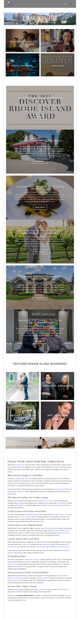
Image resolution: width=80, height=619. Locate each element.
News (45, 101)
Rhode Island (20, 465)
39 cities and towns (25, 517)
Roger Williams (26, 478)
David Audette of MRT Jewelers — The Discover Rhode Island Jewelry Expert (40, 321)
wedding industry (13, 564)
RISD (56, 528)
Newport (10, 491)
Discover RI (29, 101)
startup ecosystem (43, 578)
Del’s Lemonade (38, 547)
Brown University (46, 528)
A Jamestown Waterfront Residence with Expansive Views (40, 277)
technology (19, 578)
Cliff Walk (19, 592)
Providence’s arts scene (60, 514)
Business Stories (46, 146)
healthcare (11, 578)
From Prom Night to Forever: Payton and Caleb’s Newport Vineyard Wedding (40, 232)
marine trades (62, 576)
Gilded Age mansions (32, 559)
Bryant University (62, 533)
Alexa (28, 282)
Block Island (20, 505)
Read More (40, 116)
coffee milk (25, 544)
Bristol (70, 489)
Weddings (45, 237)
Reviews (45, 192)
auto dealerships (14, 580)
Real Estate (43, 282)
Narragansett (62, 503)
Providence (20, 491)
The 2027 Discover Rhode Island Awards (40, 97)
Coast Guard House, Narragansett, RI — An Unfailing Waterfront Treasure (40, 187)
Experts (44, 326)
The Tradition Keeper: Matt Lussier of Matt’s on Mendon (40, 141)
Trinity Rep (62, 589)
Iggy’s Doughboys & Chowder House (57, 547)
